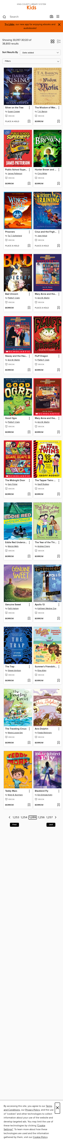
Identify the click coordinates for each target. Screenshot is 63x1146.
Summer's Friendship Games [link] (46, 666)
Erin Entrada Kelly (44, 795)
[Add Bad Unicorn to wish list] (29, 308)
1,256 (41, 817)
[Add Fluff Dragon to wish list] (58, 370)
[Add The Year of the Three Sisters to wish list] (58, 557)
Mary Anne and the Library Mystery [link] (46, 294)
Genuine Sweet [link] (13, 604)
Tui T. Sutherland (15, 236)
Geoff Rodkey (43, 484)
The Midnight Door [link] (15, 480)
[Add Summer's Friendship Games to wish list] (58, 681)
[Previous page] (9, 817)
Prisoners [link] (10, 232)
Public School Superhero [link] (16, 169)
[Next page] (55, 817)
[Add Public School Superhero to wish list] (29, 184)
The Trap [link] (9, 666)
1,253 (16, 817)
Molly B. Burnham (15, 795)
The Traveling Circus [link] (15, 729)
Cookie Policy (40, 1137)
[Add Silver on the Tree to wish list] (29, 122)
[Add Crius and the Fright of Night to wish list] (58, 246)
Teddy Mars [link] (11, 791)
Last (51, 824)
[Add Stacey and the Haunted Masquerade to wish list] (29, 370)
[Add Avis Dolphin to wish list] (58, 743)
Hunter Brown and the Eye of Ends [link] (46, 169)
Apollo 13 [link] (40, 604)
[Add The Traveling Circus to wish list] (29, 743)
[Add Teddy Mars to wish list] (29, 805)
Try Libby (9, 24)
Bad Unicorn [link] (11, 294)
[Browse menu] (58, 17)
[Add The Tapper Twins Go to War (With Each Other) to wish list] (58, 494)
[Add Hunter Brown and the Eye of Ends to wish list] (58, 184)
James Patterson (15, 173)
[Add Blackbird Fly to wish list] (58, 805)
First (14, 824)
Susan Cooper (14, 111)
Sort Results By (10, 52)
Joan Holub (42, 236)
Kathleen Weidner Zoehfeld (47, 608)
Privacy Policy (32, 1109)
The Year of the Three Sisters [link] (46, 542)
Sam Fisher (12, 484)
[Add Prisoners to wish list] (29, 246)
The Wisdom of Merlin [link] (46, 107)
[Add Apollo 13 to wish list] (58, 619)
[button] (52, 42)
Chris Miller (42, 173)
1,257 (49, 817)
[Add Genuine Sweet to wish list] (29, 619)
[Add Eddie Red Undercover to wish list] (29, 557)
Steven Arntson (14, 670)
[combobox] (25, 17)
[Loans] (51, 17)
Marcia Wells (13, 546)
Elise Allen (41, 670)
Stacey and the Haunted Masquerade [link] (16, 356)
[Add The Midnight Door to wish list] (29, 494)
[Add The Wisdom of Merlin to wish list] (58, 122)
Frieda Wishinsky (44, 732)
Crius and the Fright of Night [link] (46, 232)
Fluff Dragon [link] (41, 356)
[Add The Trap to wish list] (29, 681)
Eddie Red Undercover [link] (16, 542)
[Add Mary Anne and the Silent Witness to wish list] (58, 432)
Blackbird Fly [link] (41, 791)
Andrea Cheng (43, 546)
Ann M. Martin (43, 298)
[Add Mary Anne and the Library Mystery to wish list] (58, 308)
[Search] (4, 16)
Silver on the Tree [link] (14, 107)
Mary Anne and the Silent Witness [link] (46, 418)
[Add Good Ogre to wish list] (29, 432)
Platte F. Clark (14, 298)
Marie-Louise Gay (15, 732)
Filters (8, 61)
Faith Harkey (13, 608)
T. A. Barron (42, 111)
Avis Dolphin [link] (41, 729)
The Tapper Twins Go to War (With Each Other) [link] (46, 480)
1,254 (24, 817)
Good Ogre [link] (11, 418)
